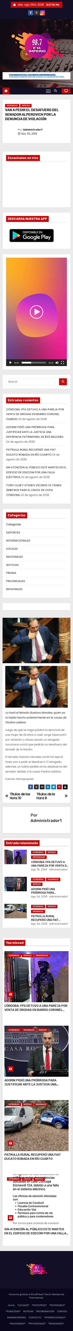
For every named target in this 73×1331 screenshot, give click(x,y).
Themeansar (36, 1297)
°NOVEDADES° (57, 1305)
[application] (36, 312)
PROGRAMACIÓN (45, 1311)
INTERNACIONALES (18, 541)
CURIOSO (62, 1311)
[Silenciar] (57, 362)
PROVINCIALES (15, 581)
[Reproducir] (10, 362)
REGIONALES (14, 589)
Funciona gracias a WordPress (26, 1294)
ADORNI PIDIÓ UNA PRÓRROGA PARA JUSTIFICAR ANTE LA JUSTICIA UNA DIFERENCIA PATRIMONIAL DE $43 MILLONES (34, 432)
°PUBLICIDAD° (13, 1311)
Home (11, 1305)
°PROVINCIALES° (37, 1323)
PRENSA (11, 573)
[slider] (34, 363)
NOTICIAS (26, 105)
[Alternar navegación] (48, 91)
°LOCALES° (23, 1305)
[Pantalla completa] (62, 362)
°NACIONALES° (17, 1323)
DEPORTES (13, 533)
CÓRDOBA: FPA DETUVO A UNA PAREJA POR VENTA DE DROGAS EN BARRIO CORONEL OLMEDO (35, 414)
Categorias (13, 524)
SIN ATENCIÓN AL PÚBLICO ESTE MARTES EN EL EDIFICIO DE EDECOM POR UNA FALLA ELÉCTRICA (36, 472)
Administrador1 (32, 129)
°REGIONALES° (56, 1323)
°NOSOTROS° (39, 1305)
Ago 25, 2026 (39, 869)
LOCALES (12, 549)
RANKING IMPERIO (16, 1317)
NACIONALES (12, 105)
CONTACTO (35, 1317)
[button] (56, 90)
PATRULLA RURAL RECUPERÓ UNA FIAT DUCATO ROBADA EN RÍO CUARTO (32, 1157)
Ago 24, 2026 (39, 896)
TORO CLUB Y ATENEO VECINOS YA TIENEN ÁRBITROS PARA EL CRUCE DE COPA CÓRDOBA (33, 490)
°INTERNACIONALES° (55, 1317)
